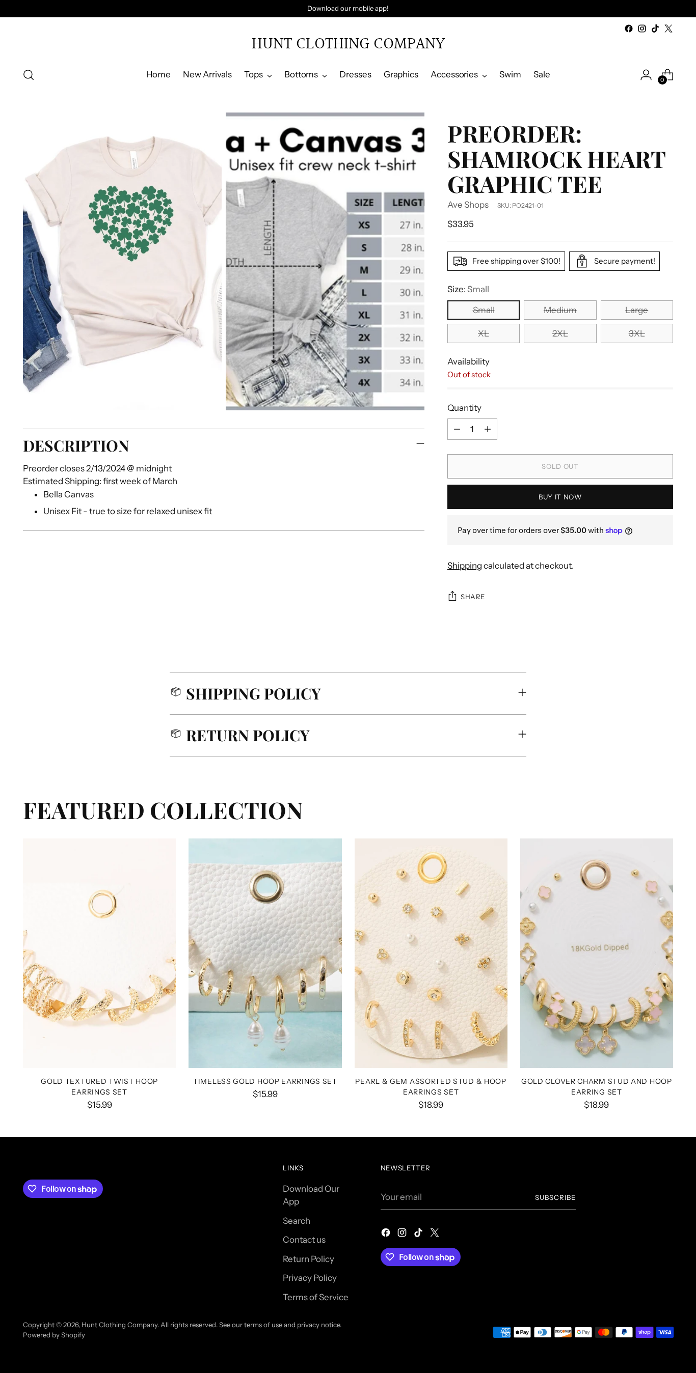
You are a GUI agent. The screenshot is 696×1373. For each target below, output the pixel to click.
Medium (560, 310)
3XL (637, 333)
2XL (560, 333)
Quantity (464, 408)
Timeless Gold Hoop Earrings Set (265, 1081)
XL (483, 333)
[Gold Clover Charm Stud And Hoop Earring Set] (596, 953)
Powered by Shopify (54, 1335)
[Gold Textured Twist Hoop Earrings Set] (99, 953)
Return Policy (308, 1259)
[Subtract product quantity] (457, 429)
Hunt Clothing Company (119, 1325)
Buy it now (560, 497)
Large (636, 310)
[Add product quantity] (487, 429)
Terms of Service (316, 1297)
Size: (468, 289)
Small (484, 310)
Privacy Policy (310, 1278)
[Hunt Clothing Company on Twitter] (668, 28)
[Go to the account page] (646, 75)
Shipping (464, 566)
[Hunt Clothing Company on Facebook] (628, 28)
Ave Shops (468, 205)
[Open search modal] (28, 75)
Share (473, 597)
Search (296, 1221)
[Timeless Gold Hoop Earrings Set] (265, 953)
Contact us (304, 1240)
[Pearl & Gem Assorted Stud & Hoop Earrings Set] (431, 953)
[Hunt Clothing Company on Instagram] (642, 28)
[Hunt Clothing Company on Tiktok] (655, 28)
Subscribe (555, 1197)
